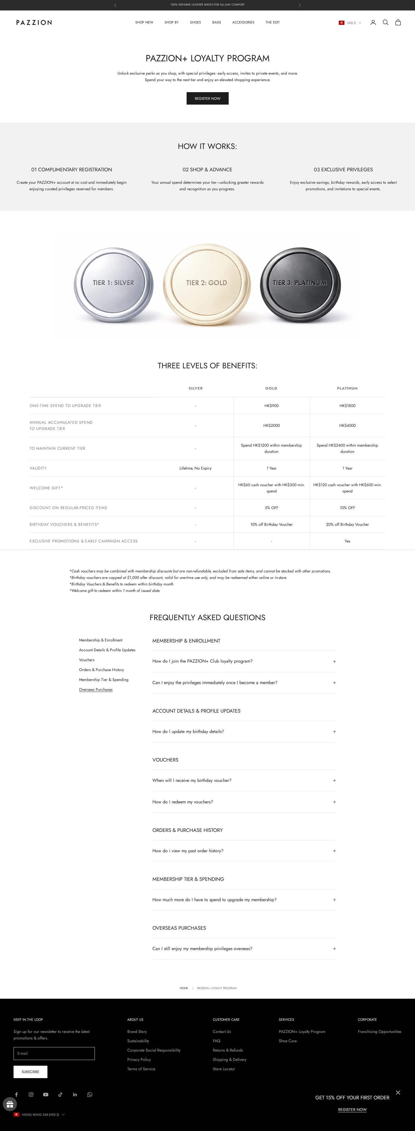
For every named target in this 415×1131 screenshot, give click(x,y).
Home (184, 988)
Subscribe (30, 1071)
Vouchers (87, 660)
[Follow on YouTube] (46, 1094)
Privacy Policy (139, 1059)
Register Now (207, 98)
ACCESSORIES (243, 22)
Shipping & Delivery (229, 1059)
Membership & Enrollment (100, 640)
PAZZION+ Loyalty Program (302, 1031)
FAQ (216, 1041)
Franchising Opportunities (379, 1031)
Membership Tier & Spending (103, 679)
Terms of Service (141, 1069)
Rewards (10, 1104)
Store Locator (224, 1069)
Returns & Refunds (228, 1050)
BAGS (216, 22)
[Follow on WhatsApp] (90, 1094)
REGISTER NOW (352, 1109)
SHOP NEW (144, 22)
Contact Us (222, 1031)
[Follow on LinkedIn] (75, 1094)
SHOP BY (172, 22)
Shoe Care (288, 1041)
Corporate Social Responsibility (153, 1050)
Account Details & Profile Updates (107, 650)
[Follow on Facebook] (16, 1094)
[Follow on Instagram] (31, 1094)
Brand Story (137, 1031)
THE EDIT (273, 22)
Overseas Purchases (96, 689)
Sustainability (138, 1041)
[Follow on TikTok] (60, 1094)
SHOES (195, 22)
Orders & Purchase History (101, 669)
